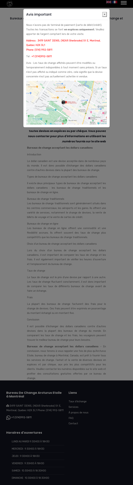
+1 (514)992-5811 (42, 56)
